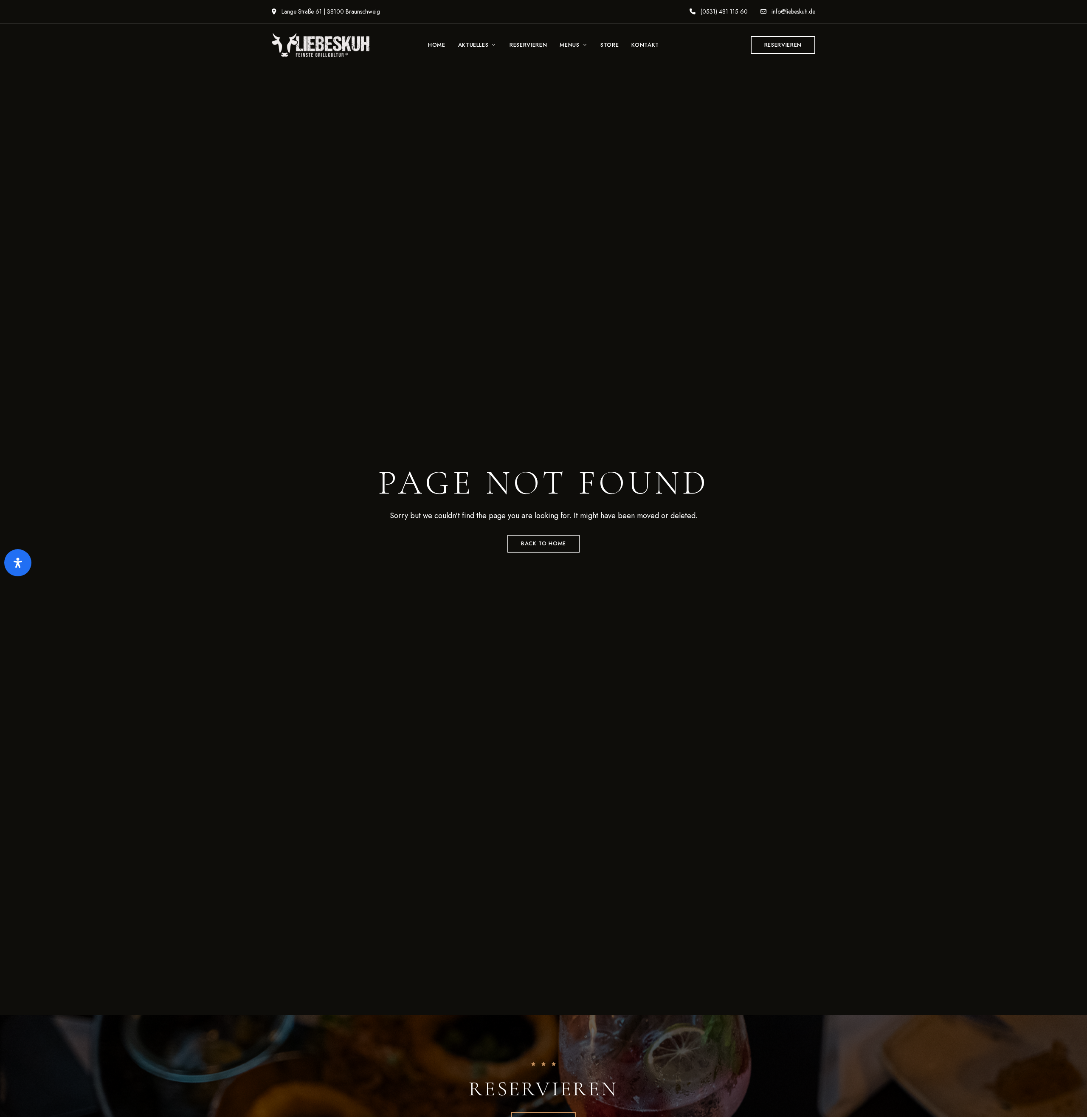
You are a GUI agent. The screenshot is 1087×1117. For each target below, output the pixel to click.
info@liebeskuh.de (792, 11)
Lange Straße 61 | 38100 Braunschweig (330, 11)
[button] (783, 45)
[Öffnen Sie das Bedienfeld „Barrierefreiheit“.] (17, 562)
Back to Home (543, 543)
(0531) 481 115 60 (723, 11)
